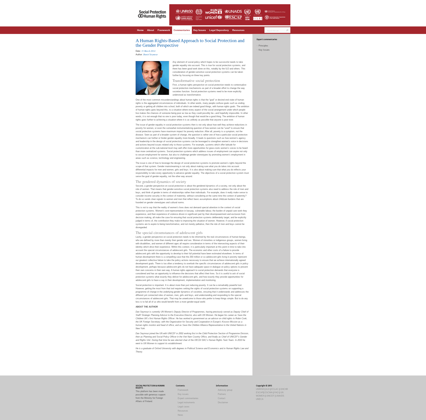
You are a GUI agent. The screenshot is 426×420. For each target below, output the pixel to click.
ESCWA (268, 392)
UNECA (259, 399)
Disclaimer (223, 402)
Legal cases (183, 406)
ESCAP (259, 392)
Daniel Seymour (150, 54)
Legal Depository (219, 30)
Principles (263, 45)
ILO (267, 389)
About (150, 30)
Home (140, 30)
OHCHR (284, 389)
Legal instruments (186, 402)
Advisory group (225, 390)
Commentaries (182, 30)
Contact (221, 398)
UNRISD (260, 389)
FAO (276, 392)
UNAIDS (280, 396)
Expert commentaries (188, 398)
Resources (238, 30)
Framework (164, 30)
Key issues (183, 394)
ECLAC (274, 389)
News (180, 415)
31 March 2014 (148, 50)
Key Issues (199, 30)
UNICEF (270, 396)
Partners (222, 394)
